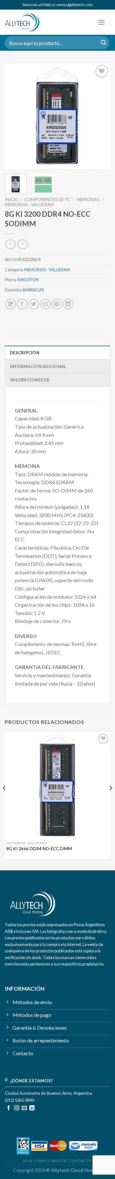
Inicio (11, 199)
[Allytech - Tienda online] (31, 22)
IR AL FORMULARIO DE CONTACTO (57, 1160)
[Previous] (15, 116)
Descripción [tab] (24, 352)
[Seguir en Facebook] (8, 1108)
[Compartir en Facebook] (22, 304)
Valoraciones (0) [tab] (29, 379)
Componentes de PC (47, 199)
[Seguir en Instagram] (16, 1108)
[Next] (100, 116)
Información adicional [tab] (38, 366)
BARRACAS (33, 289)
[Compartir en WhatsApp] (10, 304)
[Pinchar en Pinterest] (56, 304)
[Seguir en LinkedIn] (31, 1108)
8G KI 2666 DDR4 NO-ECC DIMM (39, 848)
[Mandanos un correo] (24, 1108)
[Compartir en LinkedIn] (68, 304)
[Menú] (101, 22)
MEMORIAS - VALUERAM (29, 204)
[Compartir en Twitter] (33, 304)
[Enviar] (103, 42)
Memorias (88, 199)
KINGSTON (28, 279)
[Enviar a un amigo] (45, 304)
